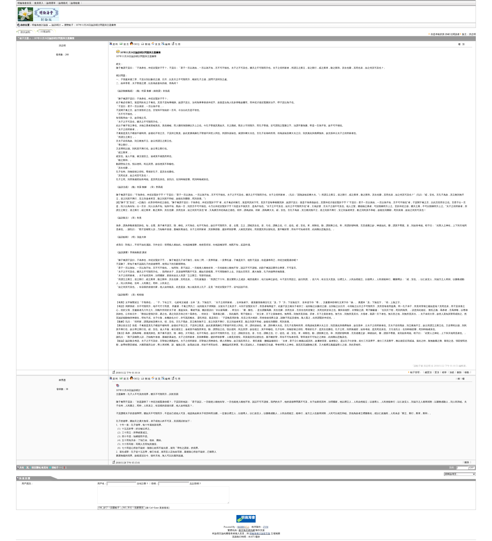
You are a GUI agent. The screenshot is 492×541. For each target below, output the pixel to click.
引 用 (177, 44)
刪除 (459, 372)
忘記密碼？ (195, 483)
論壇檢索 (75, 3)
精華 (444, 372)
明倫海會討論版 (40, 25)
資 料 (115, 44)
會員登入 (38, 3)
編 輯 (167, 44)
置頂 (437, 372)
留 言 (126, 44)
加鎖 (452, 372)
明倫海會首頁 (24, 3)
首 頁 (157, 44)
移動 (467, 372)
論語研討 (56, 25)
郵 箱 (147, 44)
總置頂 (428, 372)
